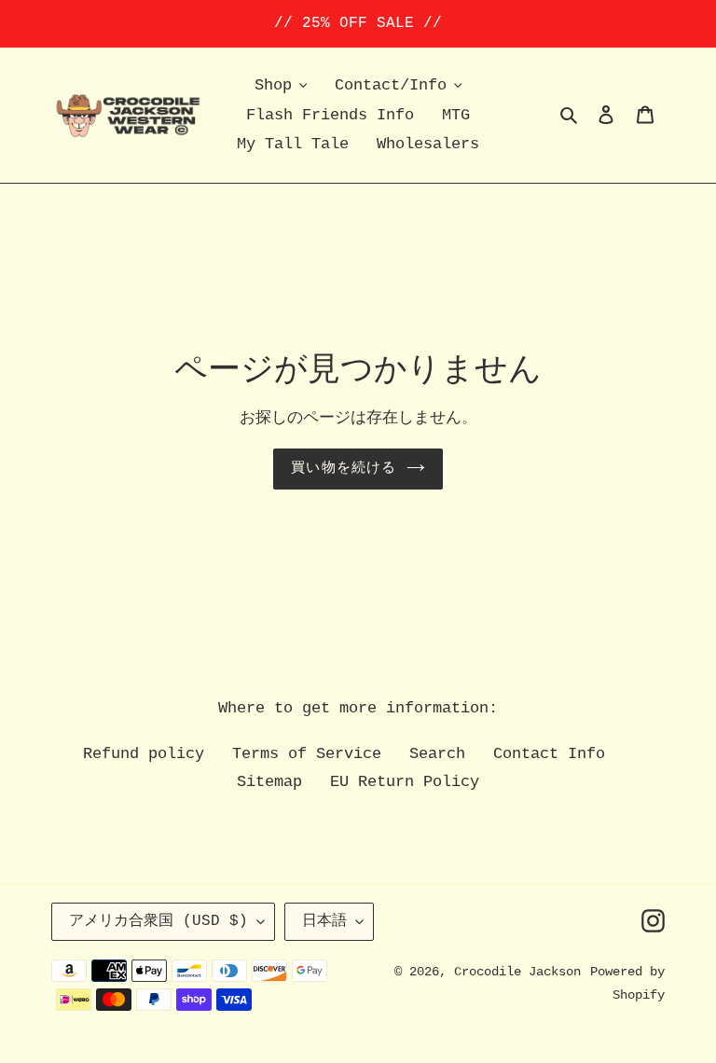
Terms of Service (306, 754)
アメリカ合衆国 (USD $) (158, 921)
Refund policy (143, 754)
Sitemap (269, 782)
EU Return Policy (404, 782)
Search (437, 754)
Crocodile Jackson (517, 971)
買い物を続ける (343, 468)
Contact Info (549, 754)
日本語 (324, 921)
